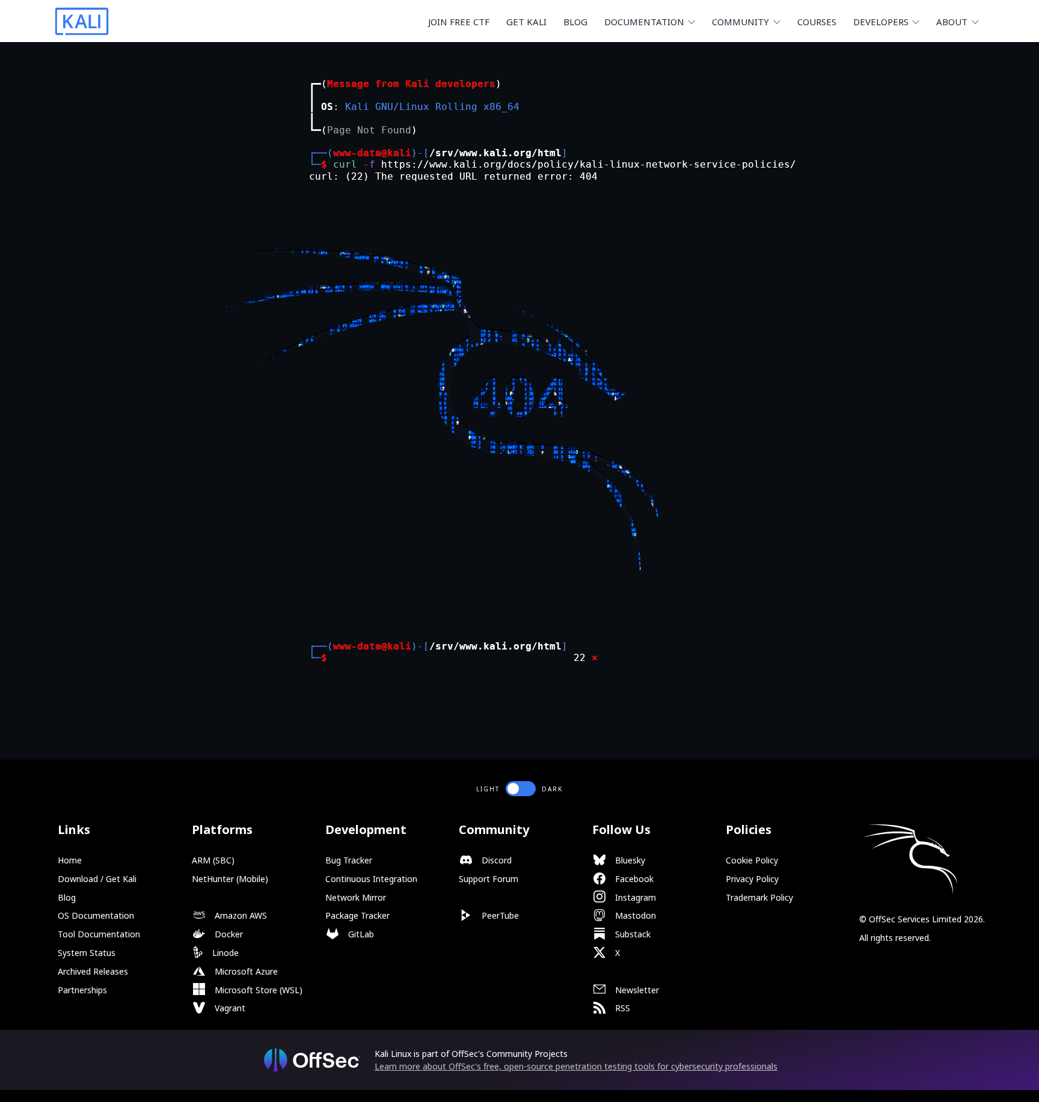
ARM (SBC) (213, 860)
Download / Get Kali (97, 878)
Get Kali (526, 22)
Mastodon (634, 915)
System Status (86, 952)
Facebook (633, 878)
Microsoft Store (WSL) (257, 990)
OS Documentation (96, 915)
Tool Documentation (99, 934)
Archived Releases (93, 971)
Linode (224, 952)
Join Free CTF (458, 22)
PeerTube (499, 915)
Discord (495, 860)
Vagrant (228, 1008)
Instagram (634, 897)
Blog (575, 22)
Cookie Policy (752, 860)
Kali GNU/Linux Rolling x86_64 (432, 106)
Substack (632, 934)
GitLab (360, 934)
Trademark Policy (759, 897)
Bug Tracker (348, 860)
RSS (621, 1008)
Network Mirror (355, 897)
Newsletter (636, 990)
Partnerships (82, 990)
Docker (227, 934)
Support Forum (488, 878)
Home (70, 860)
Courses (816, 22)
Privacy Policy (752, 878)
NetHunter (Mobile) (230, 878)
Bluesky (629, 860)
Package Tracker (357, 915)
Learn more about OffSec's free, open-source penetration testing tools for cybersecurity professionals (576, 1066)
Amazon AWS (239, 915)
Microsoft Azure (245, 971)
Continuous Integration (371, 878)
